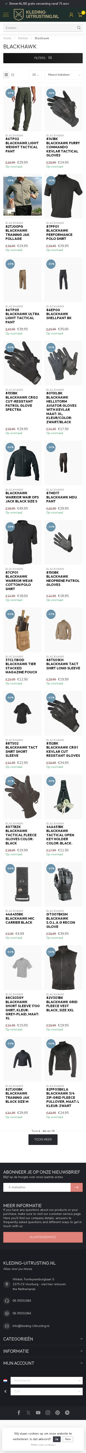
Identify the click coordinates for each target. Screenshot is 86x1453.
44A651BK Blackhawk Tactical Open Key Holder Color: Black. (60, 835)
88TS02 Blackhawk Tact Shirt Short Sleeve (22, 749)
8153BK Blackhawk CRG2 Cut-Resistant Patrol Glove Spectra (22, 401)
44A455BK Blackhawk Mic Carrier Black (20, 918)
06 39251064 (22, 1301)
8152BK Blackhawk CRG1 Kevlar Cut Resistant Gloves (63, 749)
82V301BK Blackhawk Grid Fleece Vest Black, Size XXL (62, 1004)
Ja (56, 1439)
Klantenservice (43, 1237)
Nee (68, 1439)
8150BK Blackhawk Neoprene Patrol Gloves (63, 579)
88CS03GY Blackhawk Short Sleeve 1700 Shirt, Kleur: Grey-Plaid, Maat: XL (23, 1008)
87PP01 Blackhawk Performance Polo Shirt (59, 233)
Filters (40, 58)
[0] (80, 14)
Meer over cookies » (43, 1445)
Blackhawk (42, 38)
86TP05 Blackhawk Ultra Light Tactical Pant (22, 316)
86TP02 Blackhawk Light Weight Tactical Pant (22, 145)
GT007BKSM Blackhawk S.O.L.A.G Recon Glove (60, 920)
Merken (23, 38)
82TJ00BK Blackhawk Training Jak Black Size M (18, 1095)
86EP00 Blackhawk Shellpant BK (59, 314)
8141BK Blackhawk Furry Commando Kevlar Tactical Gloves (63, 147)
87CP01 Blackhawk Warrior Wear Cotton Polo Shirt (19, 581)
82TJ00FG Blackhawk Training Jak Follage (18, 233)
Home (7, 38)
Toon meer (43, 1139)
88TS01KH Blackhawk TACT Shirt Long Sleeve (63, 664)
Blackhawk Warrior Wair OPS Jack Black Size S (22, 497)
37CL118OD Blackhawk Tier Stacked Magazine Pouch (21, 666)
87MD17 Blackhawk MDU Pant (61, 497)
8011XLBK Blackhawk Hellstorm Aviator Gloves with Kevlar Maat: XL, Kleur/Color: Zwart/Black (61, 407)
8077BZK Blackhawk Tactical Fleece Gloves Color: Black (21, 835)
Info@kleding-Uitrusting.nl (31, 1326)
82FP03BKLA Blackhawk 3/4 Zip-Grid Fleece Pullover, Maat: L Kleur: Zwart (62, 1097)
